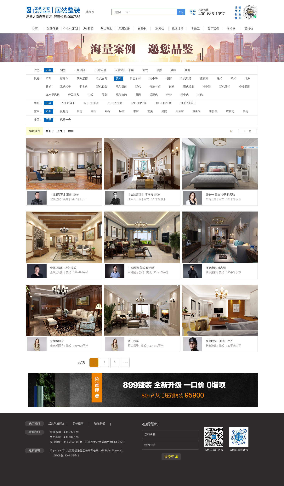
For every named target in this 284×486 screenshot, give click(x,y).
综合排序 (34, 131)
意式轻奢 (65, 86)
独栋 (173, 70)
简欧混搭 (82, 78)
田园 (138, 94)
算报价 (249, 28)
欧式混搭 (185, 78)
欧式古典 (101, 78)
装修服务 (53, 28)
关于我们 (213, 28)
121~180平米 (91, 103)
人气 (59, 131)
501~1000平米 (163, 103)
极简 (169, 78)
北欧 (247, 78)
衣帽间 (230, 111)
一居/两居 (80, 70)
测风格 (159, 28)
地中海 (154, 78)
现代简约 (224, 86)
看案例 (142, 28)
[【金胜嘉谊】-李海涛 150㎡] (142, 163)
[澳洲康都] (220, 236)
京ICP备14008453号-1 (66, 455)
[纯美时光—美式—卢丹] (220, 310)
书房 (136, 111)
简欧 (171, 86)
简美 (104, 94)
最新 (48, 131)
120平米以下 (67, 103)
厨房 (79, 111)
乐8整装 (88, 28)
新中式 (184, 94)
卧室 (122, 111)
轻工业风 (73, 94)
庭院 (164, 111)
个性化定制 (70, 28)
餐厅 (108, 111)
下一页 (247, 131)
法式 (219, 78)
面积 (71, 131)
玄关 (150, 111)
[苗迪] (220, 163)
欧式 (233, 78)
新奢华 (64, 78)
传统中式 (155, 86)
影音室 (213, 111)
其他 (187, 70)
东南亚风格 (53, 94)
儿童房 (180, 111)
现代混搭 (188, 86)
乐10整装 (106, 28)
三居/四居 (100, 70)
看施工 (195, 28)
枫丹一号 (65, 119)
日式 (48, 86)
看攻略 (231, 28)
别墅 (62, 70)
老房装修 (124, 28)
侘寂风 (204, 78)
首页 (35, 28)
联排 (159, 70)
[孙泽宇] (64, 236)
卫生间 (196, 111)
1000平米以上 (188, 103)
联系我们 (99, 423)
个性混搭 (244, 86)
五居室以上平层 (124, 70)
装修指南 (78, 423)
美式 (118, 78)
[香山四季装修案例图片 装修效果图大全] (142, 310)
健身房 (64, 111)
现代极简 (121, 86)
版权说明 (34, 450)
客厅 (93, 111)
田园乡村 (135, 78)
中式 (90, 94)
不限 (48, 70)
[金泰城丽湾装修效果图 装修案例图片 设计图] (64, 310)
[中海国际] (142, 236)
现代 (138, 86)
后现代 (154, 94)
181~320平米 (114, 103)
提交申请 (171, 457)
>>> (125, 362)
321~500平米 (138, 103)
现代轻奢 (101, 86)
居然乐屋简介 (56, 423)
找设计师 (177, 28)
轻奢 (169, 94)
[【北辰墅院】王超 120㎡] (64, 163)
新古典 (84, 86)
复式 (145, 70)
